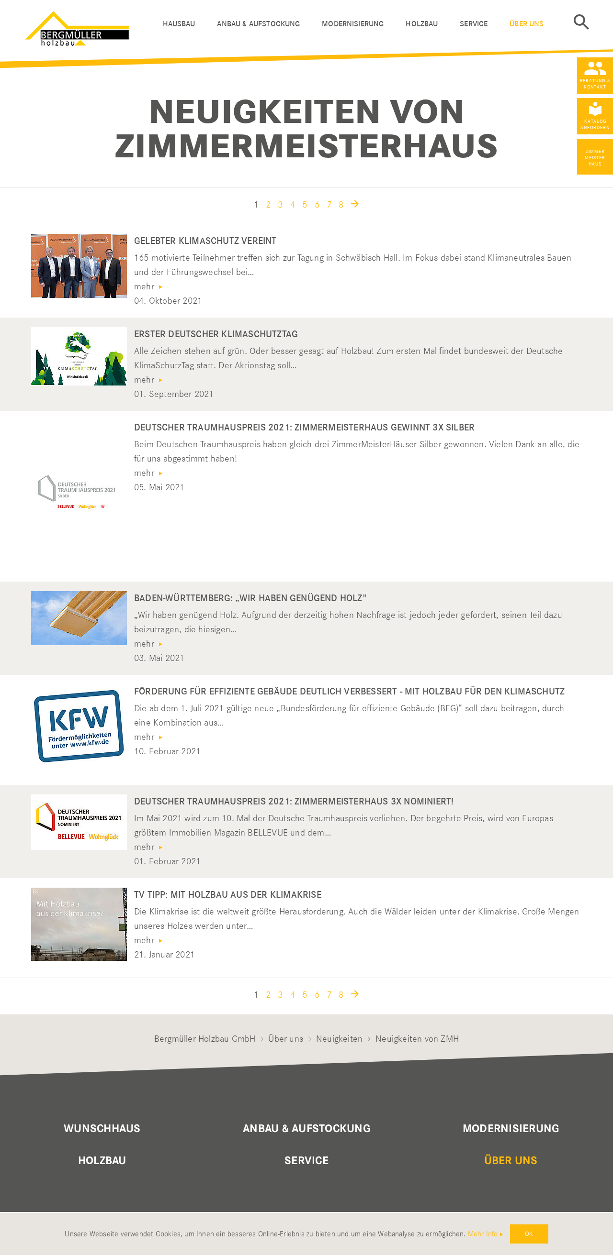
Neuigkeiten (339, 1038)
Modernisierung (353, 23)
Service (474, 23)
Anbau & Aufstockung (258, 23)
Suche (581, 22)
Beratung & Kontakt (595, 83)
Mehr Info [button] (483, 1234)
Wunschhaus (102, 1128)
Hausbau (179, 23)
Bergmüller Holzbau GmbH (205, 1038)
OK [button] (529, 1233)
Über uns (527, 23)
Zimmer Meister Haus (595, 157)
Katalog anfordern (595, 124)
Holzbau (422, 23)
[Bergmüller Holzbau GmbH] (89, 26)
